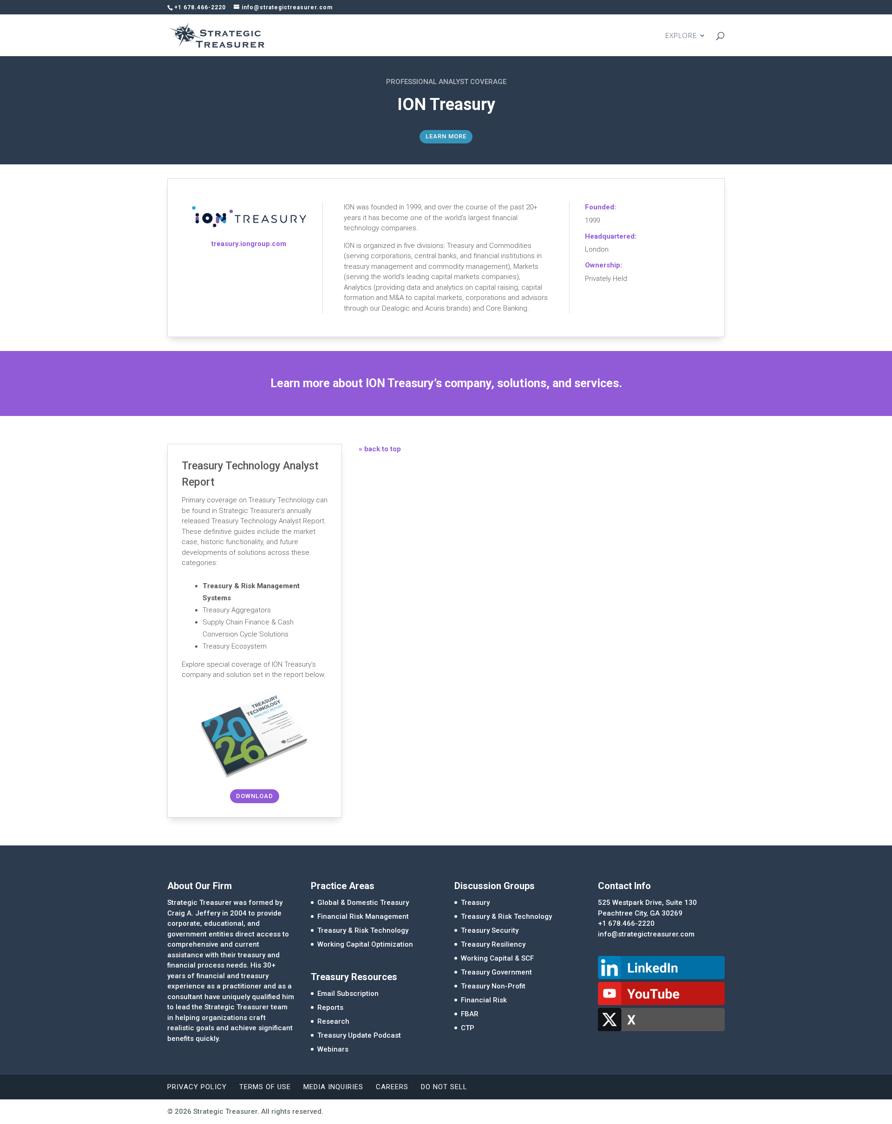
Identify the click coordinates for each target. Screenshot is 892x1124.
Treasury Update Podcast (359, 1035)
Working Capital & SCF (497, 958)
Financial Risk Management (363, 916)
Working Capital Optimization (365, 944)
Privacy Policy (197, 1087)
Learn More (446, 136)
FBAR (470, 1014)
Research (333, 1021)
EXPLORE (681, 36)
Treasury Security (489, 930)
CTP (467, 1028)
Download (254, 796)
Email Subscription (348, 993)
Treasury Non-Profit (493, 986)
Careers (392, 1087)
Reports (330, 1007)
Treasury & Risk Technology (362, 930)
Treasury (475, 902)
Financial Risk (484, 1000)
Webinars (332, 1049)
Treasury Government (496, 972)
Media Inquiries (333, 1087)
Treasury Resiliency (493, 944)
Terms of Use (265, 1087)
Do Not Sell (444, 1087)
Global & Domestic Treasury (363, 902)
